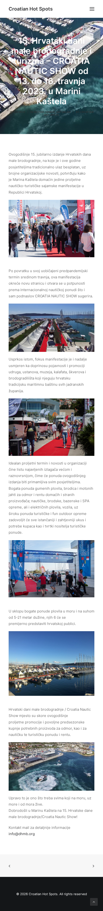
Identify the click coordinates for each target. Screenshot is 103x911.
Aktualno (63, 111)
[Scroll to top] (94, 901)
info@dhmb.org (22, 834)
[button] (92, 9)
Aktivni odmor (44, 111)
